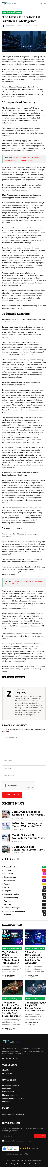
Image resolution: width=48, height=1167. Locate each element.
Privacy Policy (22, 1164)
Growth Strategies (24, 894)
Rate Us (35, 1148)
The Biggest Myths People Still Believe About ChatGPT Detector (35, 1006)
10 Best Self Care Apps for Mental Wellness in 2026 (27, 825)
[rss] (17, 1058)
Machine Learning (24, 897)
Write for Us (7, 1073)
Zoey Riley (10, 26)
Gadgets (24, 891)
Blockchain (24, 874)
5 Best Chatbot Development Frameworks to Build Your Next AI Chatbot (34, 957)
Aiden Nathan (33, 975)
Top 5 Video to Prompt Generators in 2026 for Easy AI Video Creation (11, 957)
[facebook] (3, 1058)
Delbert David (10, 975)
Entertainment (24, 880)
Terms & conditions (35, 1164)
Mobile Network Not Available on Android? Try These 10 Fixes (28, 838)
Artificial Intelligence (12, 12)
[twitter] (14, 1058)
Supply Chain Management (24, 911)
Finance (24, 884)
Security (24, 904)
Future (10, 677)
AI (4, 677)
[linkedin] (6, 1058)
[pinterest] (10, 1058)
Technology (20, 677)
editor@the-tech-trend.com (13, 1114)
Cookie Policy (10, 1164)
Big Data (24, 870)
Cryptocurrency (24, 877)
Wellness (24, 915)
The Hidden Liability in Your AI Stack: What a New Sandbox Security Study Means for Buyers (12, 1009)
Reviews (24, 901)
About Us (5, 1070)
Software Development (24, 908)
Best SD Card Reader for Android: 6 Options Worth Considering (27, 814)
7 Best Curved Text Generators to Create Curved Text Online (29, 849)
